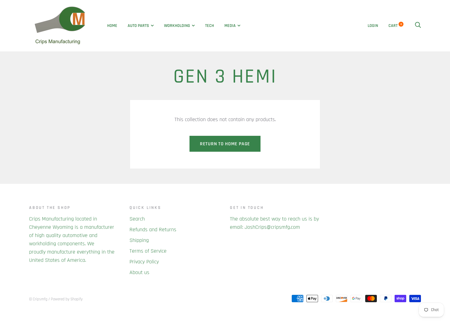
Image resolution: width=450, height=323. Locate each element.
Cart (395, 25)
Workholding (177, 25)
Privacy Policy (144, 261)
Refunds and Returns (152, 229)
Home (112, 25)
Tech (209, 25)
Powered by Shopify (67, 299)
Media (230, 25)
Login (373, 25)
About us (139, 272)
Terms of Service (148, 250)
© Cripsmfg (38, 299)
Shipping (139, 240)
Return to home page (225, 144)
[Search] (418, 25)
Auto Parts (138, 25)
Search (137, 218)
